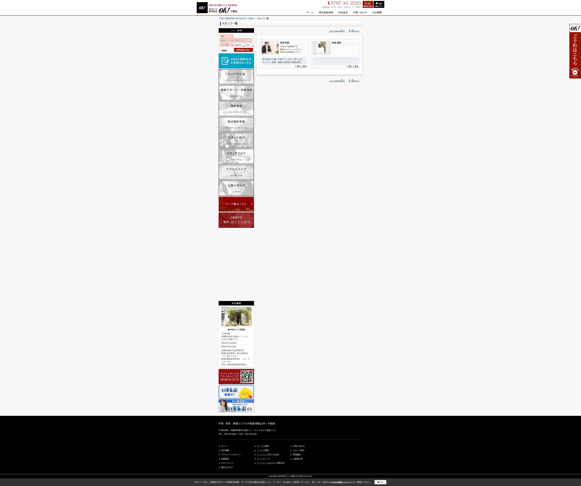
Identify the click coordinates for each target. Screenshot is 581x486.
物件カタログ (227, 467)
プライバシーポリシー (231, 454)
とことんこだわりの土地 (268, 454)
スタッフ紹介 (299, 450)
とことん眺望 (263, 446)
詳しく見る (302, 66)
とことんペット (264, 459)
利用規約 (225, 459)
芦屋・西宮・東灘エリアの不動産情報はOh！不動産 (247, 423)
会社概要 (225, 450)
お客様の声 (298, 459)
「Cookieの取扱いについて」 (341, 482)
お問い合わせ (299, 446)
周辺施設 (297, 454)
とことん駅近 (263, 450)
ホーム (224, 446)
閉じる (380, 482)
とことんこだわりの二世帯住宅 (271, 463)
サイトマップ (227, 463)
